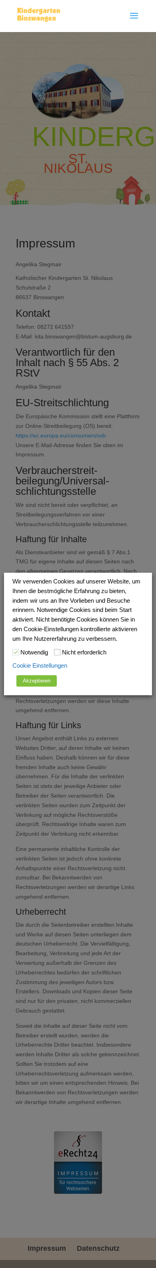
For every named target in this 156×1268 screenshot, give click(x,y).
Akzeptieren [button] (36, 681)
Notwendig (34, 652)
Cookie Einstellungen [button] (39, 666)
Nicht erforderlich (84, 652)
